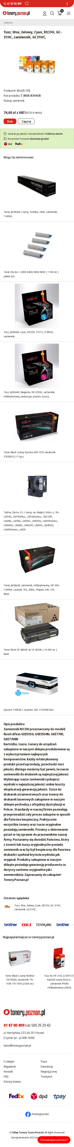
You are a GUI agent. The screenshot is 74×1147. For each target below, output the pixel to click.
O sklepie (9, 1061)
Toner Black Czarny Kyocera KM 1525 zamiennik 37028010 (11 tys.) (29, 454)
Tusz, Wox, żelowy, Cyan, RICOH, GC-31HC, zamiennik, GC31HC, (37, 907)
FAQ (6, 1076)
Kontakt (8, 1071)
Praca (44, 1061)
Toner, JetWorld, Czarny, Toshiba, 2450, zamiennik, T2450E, (31, 214)
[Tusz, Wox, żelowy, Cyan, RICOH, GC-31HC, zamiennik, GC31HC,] (37, 65)
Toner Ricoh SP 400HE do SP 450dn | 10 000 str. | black (30, 652)
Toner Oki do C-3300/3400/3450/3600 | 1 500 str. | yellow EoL (31, 274)
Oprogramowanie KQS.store (25, 1137)
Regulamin (10, 1066)
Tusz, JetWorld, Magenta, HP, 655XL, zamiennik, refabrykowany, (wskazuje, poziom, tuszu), (29, 394)
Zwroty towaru (12, 1082)
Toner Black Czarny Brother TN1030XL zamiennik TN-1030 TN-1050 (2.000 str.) (19, 979)
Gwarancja (47, 1066)
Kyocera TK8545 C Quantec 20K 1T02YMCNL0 (28, 709)
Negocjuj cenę (49, 1071)
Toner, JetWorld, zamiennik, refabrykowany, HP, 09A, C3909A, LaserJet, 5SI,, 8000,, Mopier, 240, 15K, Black (31, 589)
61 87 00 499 (14, 4)
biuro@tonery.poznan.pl (17, 1045)
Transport (46, 1076)
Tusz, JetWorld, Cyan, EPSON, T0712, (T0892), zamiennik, (28, 334)
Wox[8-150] (23, 91)
